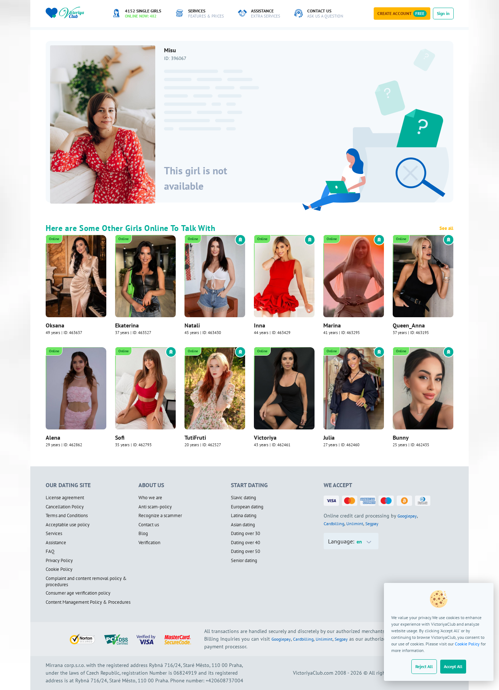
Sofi (120, 437)
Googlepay (407, 516)
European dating (247, 507)
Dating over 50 (245, 551)
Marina (332, 325)
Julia (329, 437)
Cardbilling (334, 523)
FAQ (50, 551)
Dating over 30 (245, 534)
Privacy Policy (59, 561)
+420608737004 (224, 680)
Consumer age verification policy (78, 593)
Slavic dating (243, 498)
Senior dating (244, 561)
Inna (259, 325)
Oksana (55, 325)
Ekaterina (127, 325)
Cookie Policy (467, 644)
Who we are (150, 498)
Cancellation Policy (65, 507)
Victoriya (265, 437)
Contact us (148, 525)
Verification (149, 543)
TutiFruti (195, 437)
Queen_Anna (409, 325)
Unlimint (354, 523)
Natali (192, 325)
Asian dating (243, 525)
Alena (53, 437)
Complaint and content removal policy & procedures (86, 582)
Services (54, 534)
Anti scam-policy (155, 507)
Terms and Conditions (67, 516)
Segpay (371, 523)
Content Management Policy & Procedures (88, 602)
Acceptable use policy (67, 525)
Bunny (401, 437)
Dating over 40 (245, 543)
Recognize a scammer (160, 516)
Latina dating (243, 516)
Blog (143, 534)
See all (446, 228)
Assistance (56, 543)
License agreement (65, 498)
